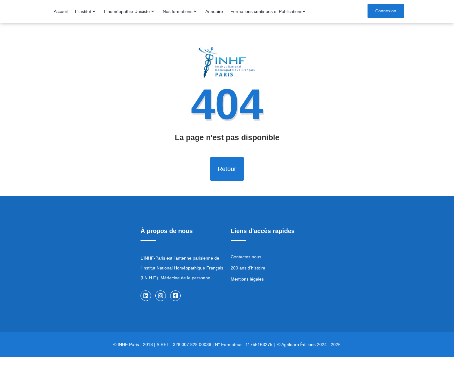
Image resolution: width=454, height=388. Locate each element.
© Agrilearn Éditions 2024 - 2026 (309, 344)
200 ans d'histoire (248, 267)
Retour (227, 168)
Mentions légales (247, 279)
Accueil (61, 11)
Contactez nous (246, 256)
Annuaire (214, 11)
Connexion (385, 10)
